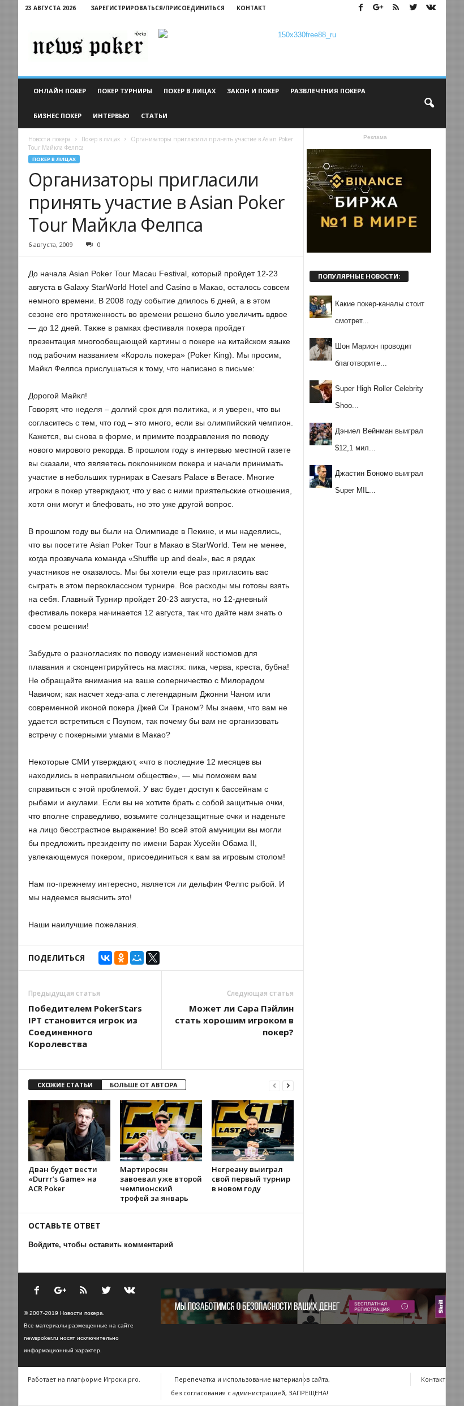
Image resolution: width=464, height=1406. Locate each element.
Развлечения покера (328, 90)
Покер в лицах (190, 90)
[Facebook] (360, 8)
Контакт (251, 8)
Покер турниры (124, 90)
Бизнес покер (57, 115)
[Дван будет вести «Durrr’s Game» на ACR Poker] (69, 1130)
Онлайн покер (59, 90)
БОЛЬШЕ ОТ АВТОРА (144, 1084)
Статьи (154, 115)
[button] (428, 103)
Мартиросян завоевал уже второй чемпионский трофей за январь (161, 1183)
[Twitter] (413, 8)
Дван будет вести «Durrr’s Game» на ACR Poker (62, 1179)
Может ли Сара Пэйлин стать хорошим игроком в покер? (234, 1020)
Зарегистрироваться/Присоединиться (158, 8)
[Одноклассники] (121, 958)
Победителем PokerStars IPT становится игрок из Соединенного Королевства (85, 1026)
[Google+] (378, 8)
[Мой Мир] (137, 958)
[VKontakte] (430, 8)
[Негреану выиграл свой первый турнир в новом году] (253, 1130)
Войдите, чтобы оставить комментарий (100, 1244)
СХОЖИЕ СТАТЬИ (65, 1084)
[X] (153, 958)
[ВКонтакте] (105, 958)
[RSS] (395, 8)
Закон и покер (253, 90)
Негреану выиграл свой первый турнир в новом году (251, 1179)
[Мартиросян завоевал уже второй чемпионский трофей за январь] (161, 1130)
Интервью (111, 115)
